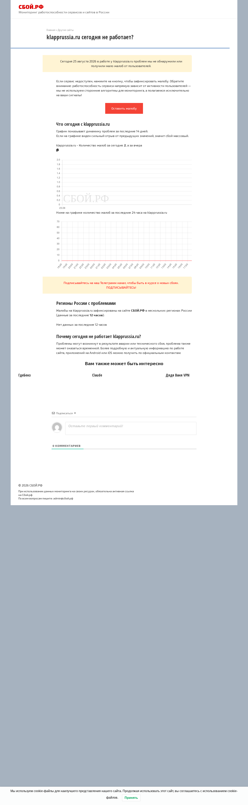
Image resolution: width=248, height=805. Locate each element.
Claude (97, 375)
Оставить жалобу (124, 108)
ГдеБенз (24, 375)
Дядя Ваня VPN (177, 375)
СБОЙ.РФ (31, 6)
